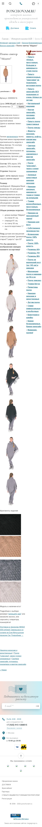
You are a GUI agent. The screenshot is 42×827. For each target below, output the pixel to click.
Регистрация (7, 799)
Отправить (37, 706)
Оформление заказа (10, 781)
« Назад (3, 670)
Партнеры (5, 792)
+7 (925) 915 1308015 (17, 725)
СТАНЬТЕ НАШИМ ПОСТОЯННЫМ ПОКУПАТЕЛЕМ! (21, 795)
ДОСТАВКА (6, 785)
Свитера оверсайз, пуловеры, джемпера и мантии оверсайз (13, 661)
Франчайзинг (7, 788)
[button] (21, 756)
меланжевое (12, 137)
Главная (5, 38)
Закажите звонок (14, 728)
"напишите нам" (14, 614)
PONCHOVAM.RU (21, 11)
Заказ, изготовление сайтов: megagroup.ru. (21, 823)
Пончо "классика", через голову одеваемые (10, 656)
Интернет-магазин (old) (21, 38)
